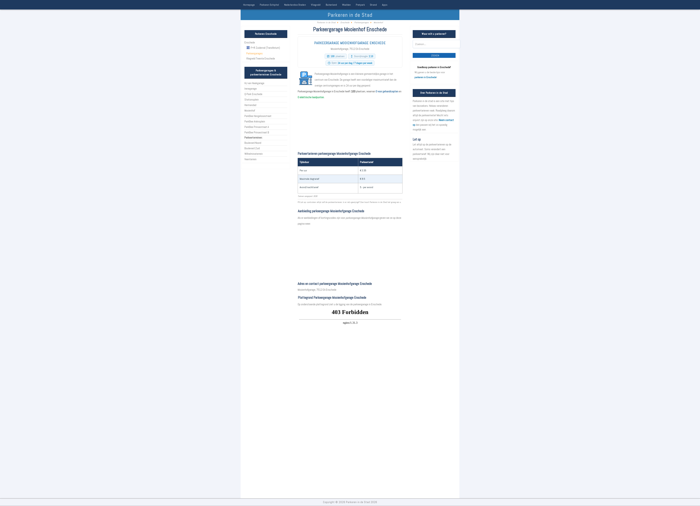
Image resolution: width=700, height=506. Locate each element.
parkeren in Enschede (425, 77)
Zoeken (435, 55)
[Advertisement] (350, 252)
